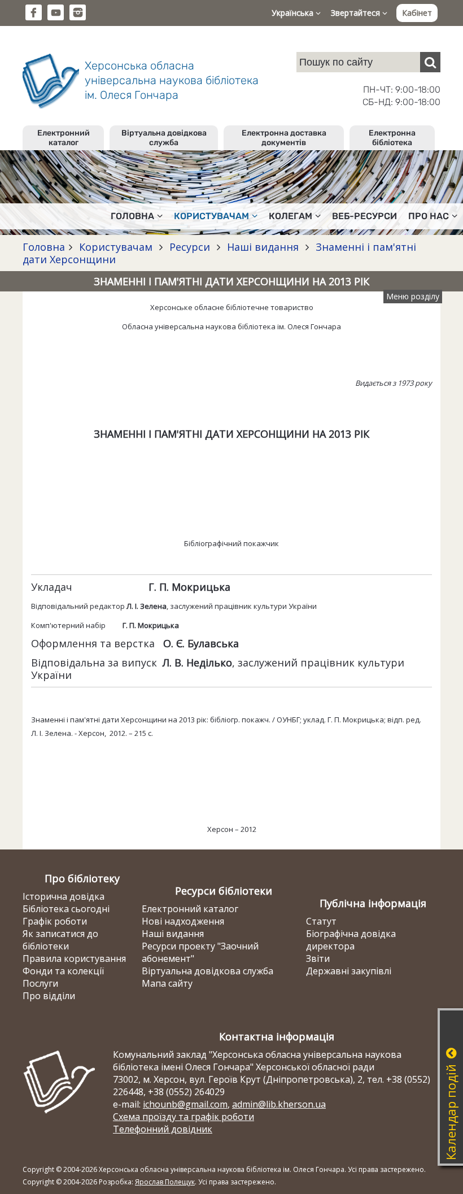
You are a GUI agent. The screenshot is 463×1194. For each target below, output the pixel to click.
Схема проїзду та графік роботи (183, 1116)
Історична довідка (63, 896)
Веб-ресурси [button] (364, 216)
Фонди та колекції (63, 971)
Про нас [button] (428, 216)
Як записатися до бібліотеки (60, 939)
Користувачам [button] (211, 216)
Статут (321, 921)
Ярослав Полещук (165, 1182)
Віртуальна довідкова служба (164, 137)
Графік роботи (55, 921)
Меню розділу (412, 296)
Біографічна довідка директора (351, 939)
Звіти (318, 958)
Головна (44, 247)
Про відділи (49, 996)
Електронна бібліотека (392, 137)
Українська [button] (294, 12)
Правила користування (74, 958)
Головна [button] (132, 216)
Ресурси (190, 247)
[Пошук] (430, 62)
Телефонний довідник (162, 1129)
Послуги (40, 983)
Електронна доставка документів (284, 137)
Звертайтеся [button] (356, 12)
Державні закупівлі (348, 971)
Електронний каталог (63, 137)
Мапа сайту (167, 983)
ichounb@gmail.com (185, 1104)
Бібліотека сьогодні (66, 909)
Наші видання (263, 247)
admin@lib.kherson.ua (279, 1104)
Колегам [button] (290, 216)
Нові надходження (183, 921)
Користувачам (115, 247)
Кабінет (417, 12)
